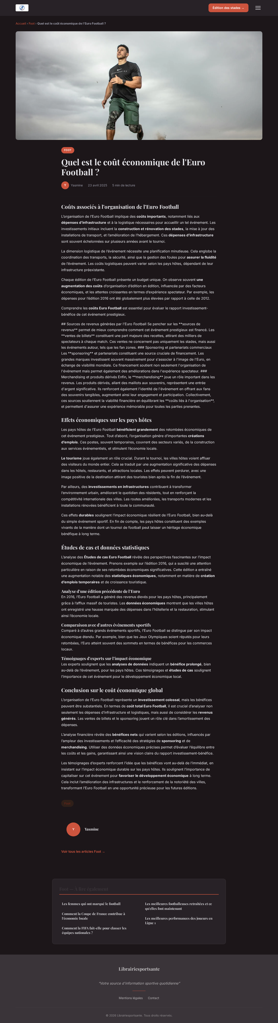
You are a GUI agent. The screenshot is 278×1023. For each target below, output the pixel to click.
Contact (153, 998)
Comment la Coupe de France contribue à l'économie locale (93, 916)
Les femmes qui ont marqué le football (91, 904)
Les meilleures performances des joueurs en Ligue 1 (178, 920)
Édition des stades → (228, 8)
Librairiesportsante (139, 969)
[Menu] (258, 7)
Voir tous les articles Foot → (83, 851)
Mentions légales (131, 998)
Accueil (21, 23)
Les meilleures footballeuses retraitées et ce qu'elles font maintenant (178, 906)
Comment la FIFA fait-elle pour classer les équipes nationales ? (94, 930)
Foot (32, 23)
